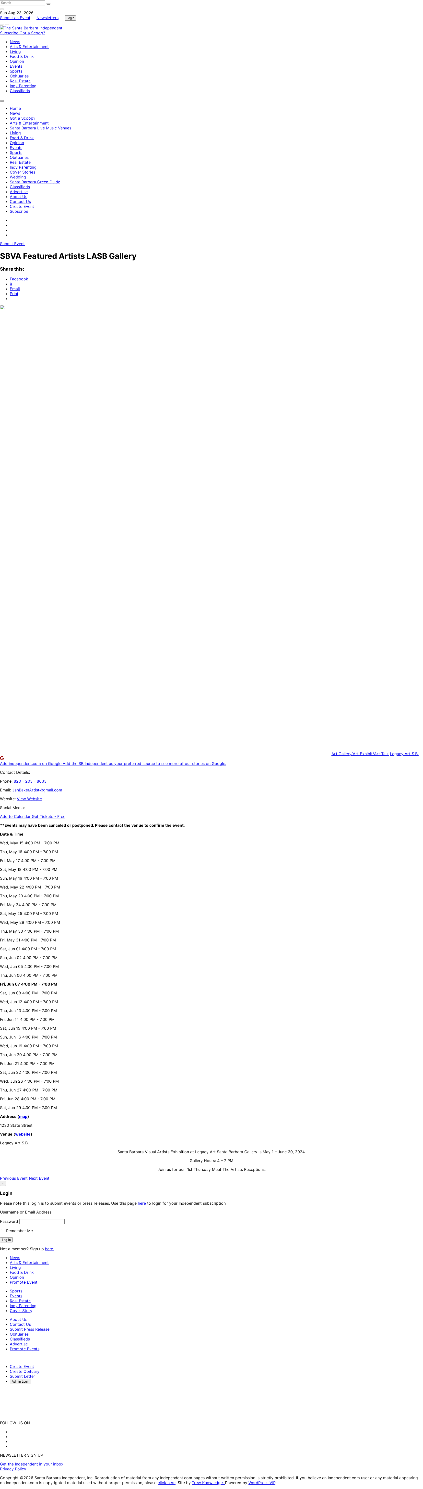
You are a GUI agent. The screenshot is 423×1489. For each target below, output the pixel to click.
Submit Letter (22, 1376)
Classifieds (20, 90)
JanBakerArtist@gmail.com (37, 790)
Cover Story (21, 1310)
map (23, 1116)
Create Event (22, 206)
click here (167, 1482)
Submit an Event (15, 17)
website (23, 1134)
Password (9, 1221)
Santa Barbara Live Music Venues (40, 127)
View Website (29, 798)
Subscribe (10, 32)
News (15, 41)
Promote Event (23, 1282)
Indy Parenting (23, 85)
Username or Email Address (25, 1212)
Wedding (18, 177)
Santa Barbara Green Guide (35, 181)
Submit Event (12, 243)
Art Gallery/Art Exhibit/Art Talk (360, 753)
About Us (18, 196)
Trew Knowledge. (208, 1482)
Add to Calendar (16, 816)
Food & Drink (22, 56)
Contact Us (20, 201)
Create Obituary (24, 1371)
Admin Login (20, 1381)
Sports (16, 71)
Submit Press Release (29, 1329)
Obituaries (19, 76)
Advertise (19, 191)
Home (15, 108)
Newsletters (47, 17)
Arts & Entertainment (29, 46)
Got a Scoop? (32, 32)
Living (15, 51)
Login (70, 18)
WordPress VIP (261, 1482)
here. (49, 1248)
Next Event (39, 1178)
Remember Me (19, 1230)
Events (16, 66)
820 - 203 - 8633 (30, 781)
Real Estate (20, 80)
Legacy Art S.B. (404, 753)
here (142, 1203)
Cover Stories (22, 172)
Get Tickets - (48, 816)
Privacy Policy (13, 1468)
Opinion (17, 61)
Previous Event (14, 1178)
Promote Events (24, 1348)
